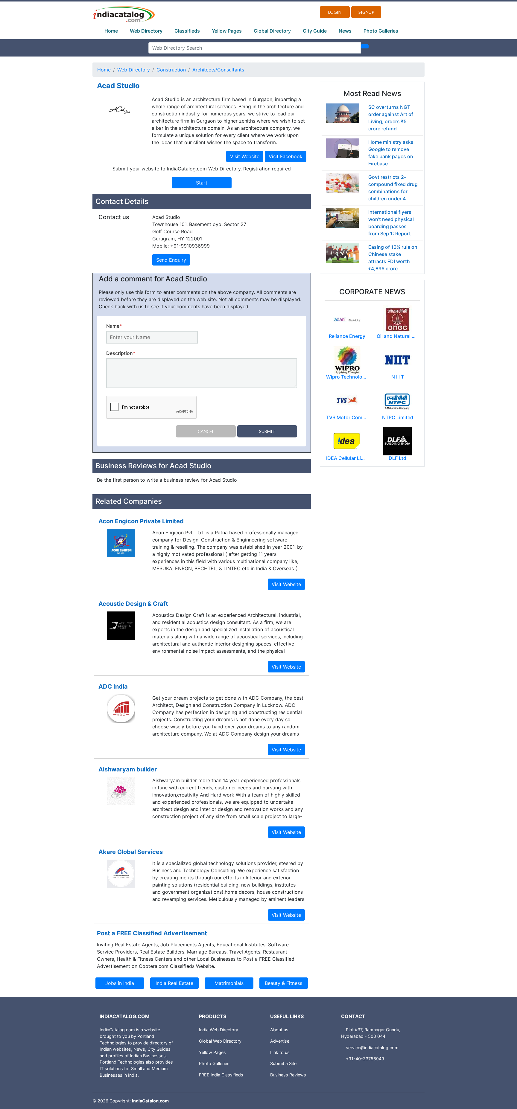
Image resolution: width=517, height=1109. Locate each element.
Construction (171, 70)
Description (120, 353)
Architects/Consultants (218, 70)
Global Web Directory (220, 1041)
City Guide (315, 31)
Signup (366, 12)
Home (111, 31)
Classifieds (187, 31)
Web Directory (146, 31)
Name (114, 326)
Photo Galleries (381, 31)
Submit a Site (283, 1063)
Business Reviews (288, 1074)
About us (279, 1029)
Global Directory (272, 31)
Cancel (206, 431)
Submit (267, 431)
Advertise (279, 1041)
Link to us (280, 1052)
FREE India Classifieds (221, 1074)
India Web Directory (218, 1029)
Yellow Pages (227, 31)
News (345, 31)
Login (334, 12)
